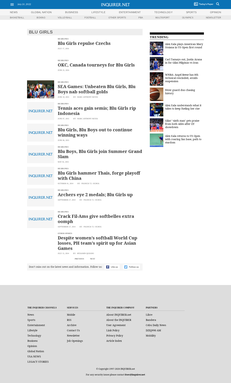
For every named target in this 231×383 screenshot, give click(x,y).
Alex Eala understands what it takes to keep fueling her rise (183, 107)
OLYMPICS (187, 17)
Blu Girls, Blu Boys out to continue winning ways (95, 132)
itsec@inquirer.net (135, 374)
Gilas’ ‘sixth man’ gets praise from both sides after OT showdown (182, 124)
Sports (31, 320)
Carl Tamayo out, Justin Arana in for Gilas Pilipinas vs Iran (183, 61)
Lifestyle (32, 330)
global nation (41, 12)
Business (32, 340)
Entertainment (36, 325)
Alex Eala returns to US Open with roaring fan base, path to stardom (183, 139)
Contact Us (73, 330)
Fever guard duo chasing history (180, 91)
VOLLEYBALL (65, 17)
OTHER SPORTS (117, 17)
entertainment (130, 12)
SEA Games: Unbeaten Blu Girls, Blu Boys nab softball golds (97, 89)
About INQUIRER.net (118, 314)
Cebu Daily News (156, 325)
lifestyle (98, 12)
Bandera (151, 320)
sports (191, 12)
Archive (71, 325)
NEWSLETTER (213, 17)
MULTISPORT (162, 17)
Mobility (151, 335)
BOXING (41, 17)
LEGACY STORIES (38, 361)
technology (163, 12)
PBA (140, 17)
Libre (149, 314)
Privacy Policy (114, 335)
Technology (34, 335)
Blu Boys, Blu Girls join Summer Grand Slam (100, 153)
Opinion (32, 346)
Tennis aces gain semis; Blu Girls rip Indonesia (97, 110)
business (71, 12)
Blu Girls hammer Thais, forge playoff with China (99, 175)
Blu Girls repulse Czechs (84, 43)
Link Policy (112, 330)
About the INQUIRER (118, 320)
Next (92, 259)
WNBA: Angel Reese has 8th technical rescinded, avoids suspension (181, 78)
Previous (79, 259)
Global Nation (35, 351)
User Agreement (116, 325)
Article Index (114, 340)
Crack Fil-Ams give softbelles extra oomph (96, 218)
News (14, 12)
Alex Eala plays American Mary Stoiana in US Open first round (184, 45)
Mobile (71, 314)
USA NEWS (34, 356)
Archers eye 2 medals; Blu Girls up (95, 194)
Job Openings (75, 340)
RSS (69, 320)
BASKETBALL (17, 17)
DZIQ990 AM (153, 330)
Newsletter (73, 335)
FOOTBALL (90, 17)
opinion (215, 12)
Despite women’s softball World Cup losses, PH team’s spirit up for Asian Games (97, 243)
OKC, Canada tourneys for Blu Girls (96, 65)
